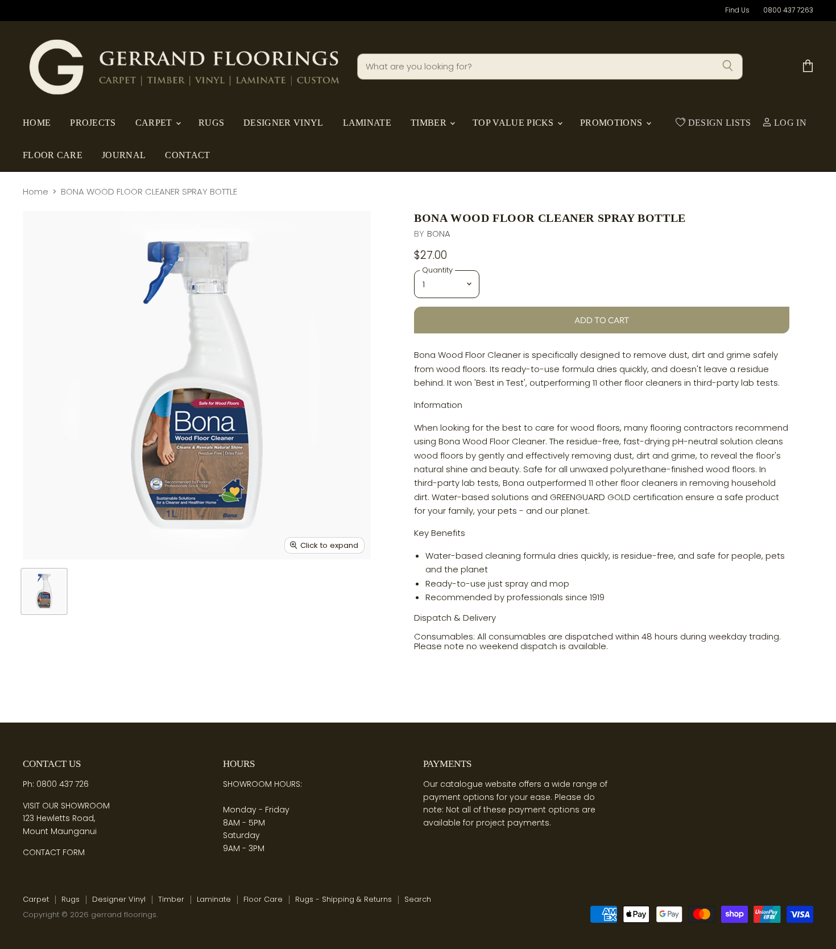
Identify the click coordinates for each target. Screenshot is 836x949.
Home (37, 122)
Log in (789, 122)
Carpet (155, 122)
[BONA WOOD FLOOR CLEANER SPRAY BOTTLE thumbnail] (44, 591)
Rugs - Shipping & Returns (343, 899)
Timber (430, 122)
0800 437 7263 (788, 10)
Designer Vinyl (283, 122)
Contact (187, 155)
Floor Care (52, 155)
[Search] (728, 66)
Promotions (612, 122)
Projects (92, 122)
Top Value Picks (514, 122)
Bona (439, 234)
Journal (124, 155)
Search (417, 899)
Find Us (737, 10)
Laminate (367, 122)
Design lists (718, 122)
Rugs (211, 122)
